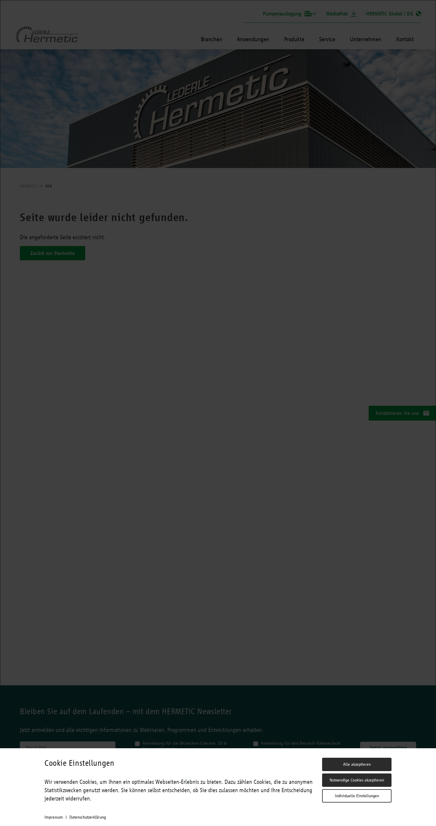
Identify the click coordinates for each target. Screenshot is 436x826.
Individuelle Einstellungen (357, 795)
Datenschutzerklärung (87, 817)
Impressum (53, 817)
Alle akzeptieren (357, 764)
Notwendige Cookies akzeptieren (357, 780)
